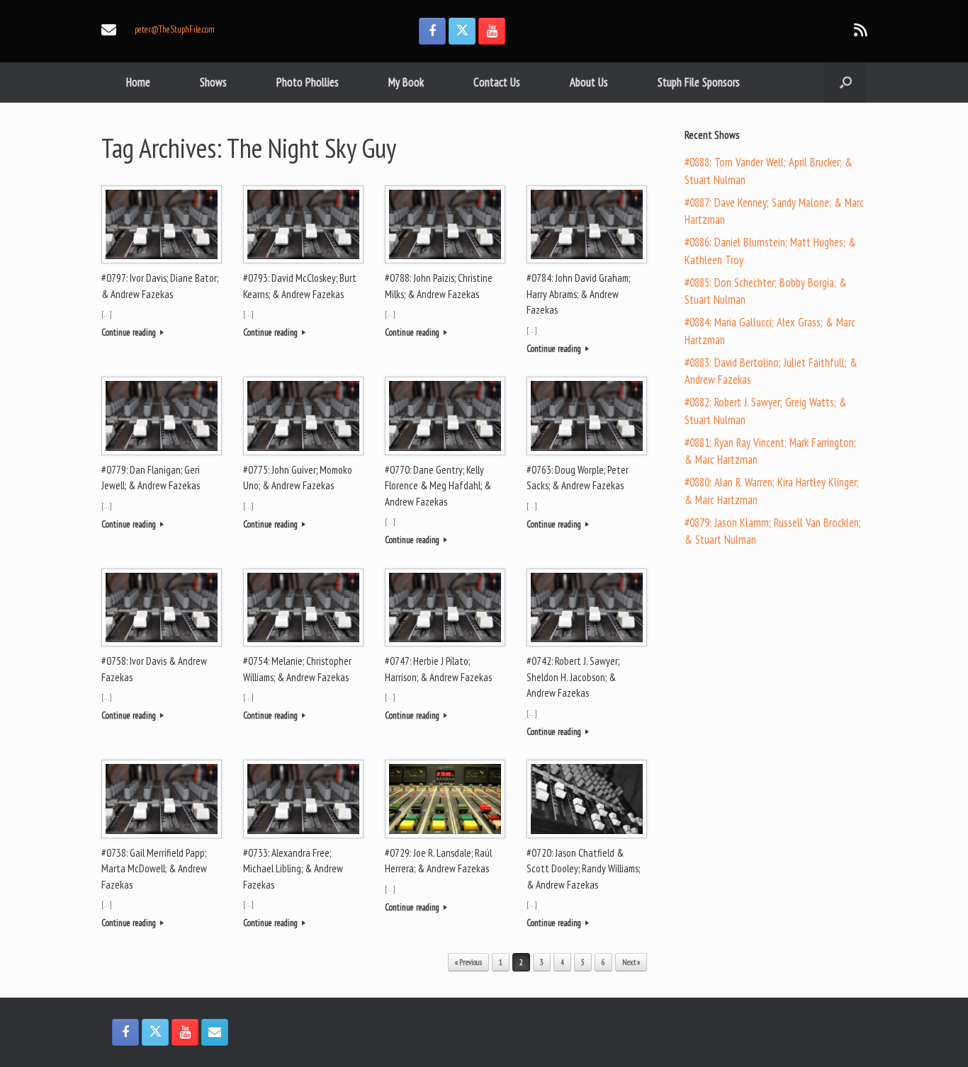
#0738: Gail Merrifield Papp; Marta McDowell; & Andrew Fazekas (154, 868)
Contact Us (496, 82)
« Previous (468, 962)
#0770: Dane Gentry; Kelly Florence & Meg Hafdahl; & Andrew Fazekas (438, 485)
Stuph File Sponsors (699, 82)
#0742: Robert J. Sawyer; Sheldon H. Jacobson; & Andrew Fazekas (573, 677)
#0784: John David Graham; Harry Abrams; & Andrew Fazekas (578, 293)
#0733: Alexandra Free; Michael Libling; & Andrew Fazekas (293, 868)
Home (138, 82)
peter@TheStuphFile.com (175, 29)
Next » (631, 962)
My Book (406, 82)
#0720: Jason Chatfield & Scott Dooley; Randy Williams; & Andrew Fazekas (583, 868)
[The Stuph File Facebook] (432, 31)
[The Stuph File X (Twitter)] (462, 31)
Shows (213, 82)
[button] (846, 82)
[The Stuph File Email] (214, 1032)
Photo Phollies (307, 82)
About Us (589, 82)
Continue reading (129, 332)
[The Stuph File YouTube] (491, 31)
